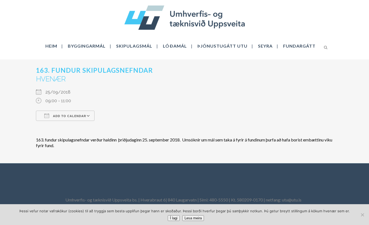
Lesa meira (193, 218)
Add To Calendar (69, 116)
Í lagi (173, 218)
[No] (362, 214)
